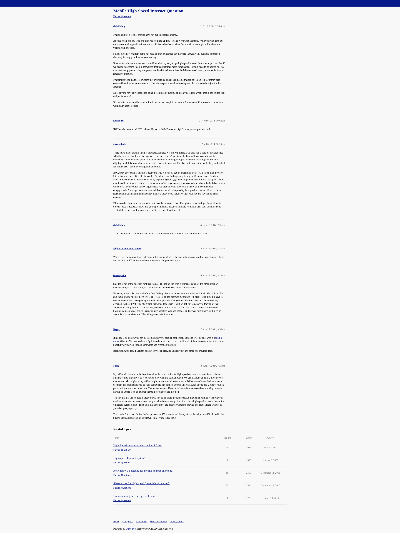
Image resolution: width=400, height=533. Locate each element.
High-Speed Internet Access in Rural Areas (137, 445)
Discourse (131, 528)
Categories (127, 521)
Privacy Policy (177, 521)
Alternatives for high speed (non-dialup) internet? (141, 483)
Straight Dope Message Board (16, 3)
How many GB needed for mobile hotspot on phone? (143, 470)
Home (116, 521)
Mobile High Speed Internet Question (148, 10)
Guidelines (141, 521)
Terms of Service (158, 521)
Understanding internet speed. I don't (134, 496)
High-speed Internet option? (129, 458)
